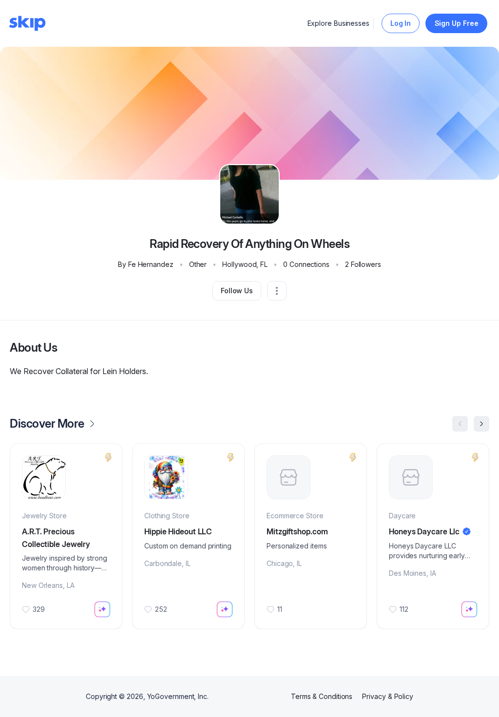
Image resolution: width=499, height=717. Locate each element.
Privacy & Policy (387, 696)
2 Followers (363, 264)
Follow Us (237, 290)
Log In (400, 23)
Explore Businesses (338, 23)
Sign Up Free (457, 23)
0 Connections (306, 264)
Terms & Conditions (322, 696)
